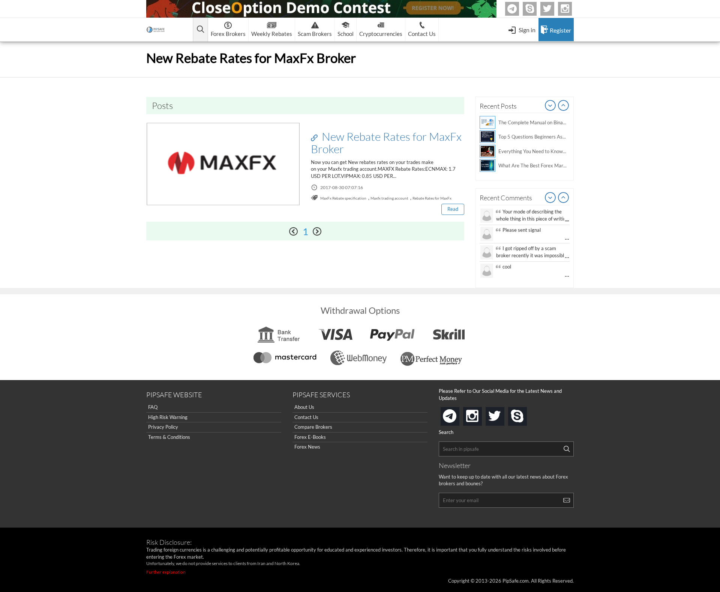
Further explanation (166, 572)
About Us (304, 407)
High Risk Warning (168, 417)
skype (525, 414)
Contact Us (306, 417)
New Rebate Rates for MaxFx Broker (386, 142)
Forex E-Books (310, 437)
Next (564, 106)
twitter (553, 8)
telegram (457, 415)
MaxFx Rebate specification (343, 198)
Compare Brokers (313, 427)
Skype (535, 8)
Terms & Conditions (169, 437)
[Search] (567, 448)
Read (452, 209)
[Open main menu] (200, 30)
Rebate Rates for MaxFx (432, 198)
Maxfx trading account (389, 198)
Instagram (571, 8)
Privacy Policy (163, 427)
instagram (480, 414)
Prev (550, 106)
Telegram (518, 10)
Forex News (307, 447)
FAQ (153, 407)
